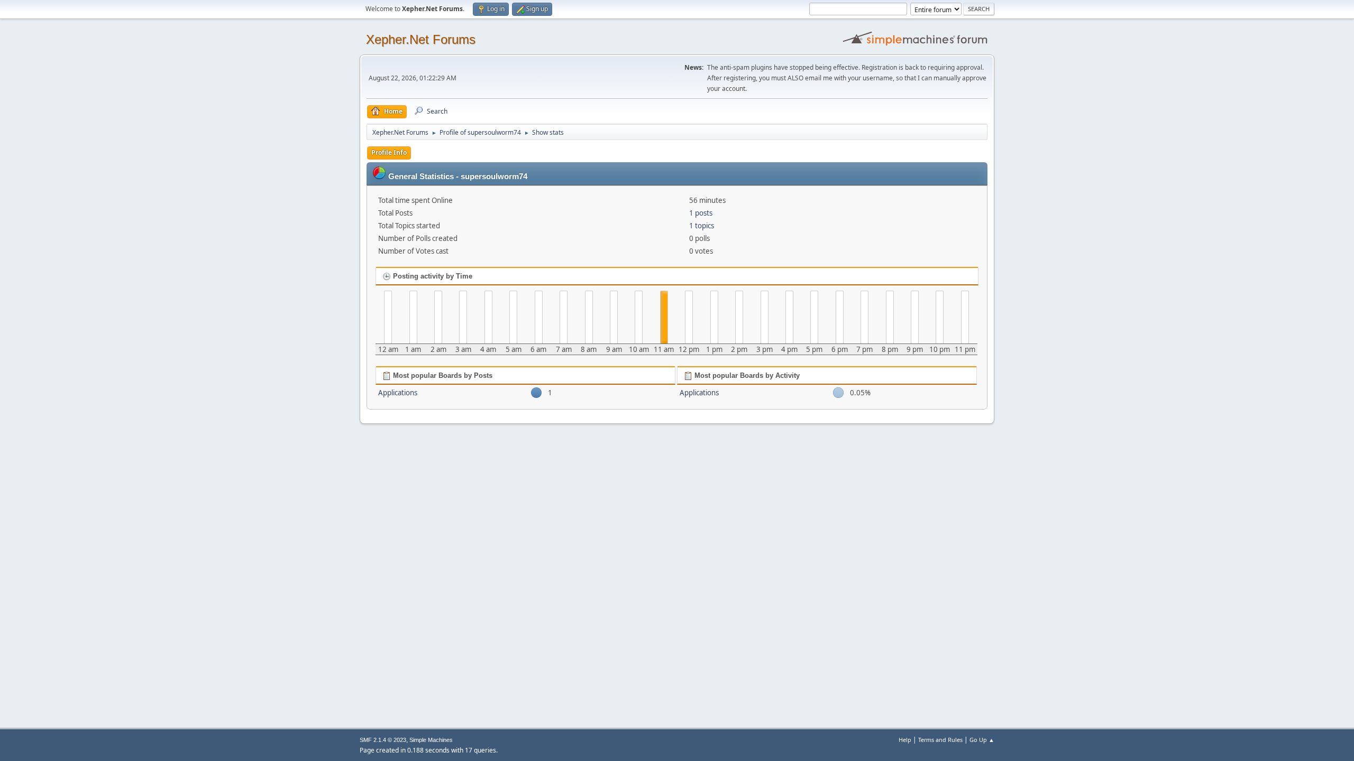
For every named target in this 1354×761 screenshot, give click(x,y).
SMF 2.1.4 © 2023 (383, 740)
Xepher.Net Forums (420, 39)
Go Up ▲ (981, 740)
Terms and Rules (940, 740)
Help (905, 740)
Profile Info (389, 152)
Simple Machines (431, 740)
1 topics (701, 225)
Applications (397, 392)
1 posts (700, 213)
